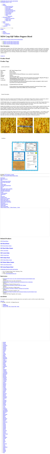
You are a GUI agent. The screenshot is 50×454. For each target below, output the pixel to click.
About (4, 22)
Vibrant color (3, 205)
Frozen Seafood (8, 12)
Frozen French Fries (9, 6)
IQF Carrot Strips (4, 253)
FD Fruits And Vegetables (10, 10)
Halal (1, 187)
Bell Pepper (2, 177)
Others (6, 15)
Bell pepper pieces (4, 178)
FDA (1, 183)
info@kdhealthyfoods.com (11, 273)
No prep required (3, 193)
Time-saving (2, 202)
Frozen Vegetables (8, 7)
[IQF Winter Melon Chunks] (6, 259)
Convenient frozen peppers (5, 181)
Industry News (8, 19)
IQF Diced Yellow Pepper (6, 248)
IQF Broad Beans (4, 243)
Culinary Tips (8, 20)
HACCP (2, 186)
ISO (7, 306)
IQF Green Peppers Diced (6, 267)
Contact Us (5, 25)
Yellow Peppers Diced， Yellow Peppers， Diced (10, 207)
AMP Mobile (5, 305)
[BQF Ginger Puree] (4, 255)
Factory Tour (7, 24)
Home (4, 4)
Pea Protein (10, 16)
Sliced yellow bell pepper (5, 200)
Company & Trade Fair (9, 18)
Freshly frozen (3, 184)
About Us (7, 23)
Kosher (1, 192)
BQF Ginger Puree (5, 257)
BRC (1, 180)
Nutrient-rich (2, 194)
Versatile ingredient (4, 204)
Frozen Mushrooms (9, 9)
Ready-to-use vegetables (5, 198)
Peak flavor (2, 196)
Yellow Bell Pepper (4, 206)
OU (1, 195)
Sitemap (4, 304)
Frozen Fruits (7, 8)
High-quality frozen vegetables (6, 188)
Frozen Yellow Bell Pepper (5, 185)
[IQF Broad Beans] (4, 241)
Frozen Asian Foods (9, 11)
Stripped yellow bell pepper (5, 201)
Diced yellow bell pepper (5, 182)
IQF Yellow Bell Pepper (5, 190)
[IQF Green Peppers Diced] (6, 264)
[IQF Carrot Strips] (4, 250)
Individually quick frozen (5, 189)
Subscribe (2, 301)
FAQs (4, 21)
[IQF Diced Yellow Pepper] (5, 245)
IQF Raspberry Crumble (9, 174)
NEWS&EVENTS (6, 17)
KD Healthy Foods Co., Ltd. (6, 2)
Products (4, 5)
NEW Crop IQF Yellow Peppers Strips (10, 175)
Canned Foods (8, 13)
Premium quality (3, 197)
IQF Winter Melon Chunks (7, 262)
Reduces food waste (4, 199)
